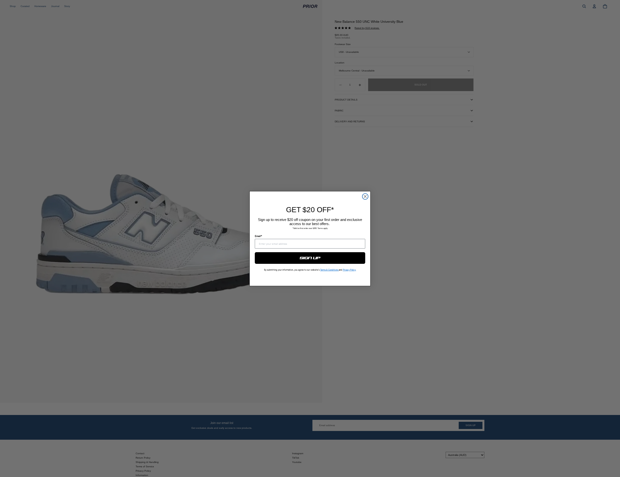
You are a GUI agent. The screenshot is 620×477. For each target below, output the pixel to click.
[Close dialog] (365, 196)
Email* (258, 236)
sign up (310, 258)
